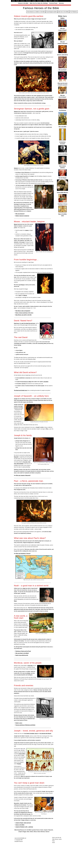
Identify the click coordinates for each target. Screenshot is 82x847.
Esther (28, 673)
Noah (24, 588)
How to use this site (56, 837)
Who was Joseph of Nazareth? (23, 475)
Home (53, 842)
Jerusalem (45, 381)
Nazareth (16, 456)
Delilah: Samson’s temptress (22, 215)
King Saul (30, 665)
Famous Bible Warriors (62, 192)
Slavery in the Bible (62, 154)
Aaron (19, 295)
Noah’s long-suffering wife (21, 655)
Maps (15, 601)
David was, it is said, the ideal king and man (24, 323)
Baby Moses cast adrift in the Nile (23, 314)
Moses (15, 224)
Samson (16, 111)
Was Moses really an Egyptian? (22, 310)
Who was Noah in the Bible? (22, 653)
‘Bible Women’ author (57, 839)
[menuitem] (23, 3)
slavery (27, 230)
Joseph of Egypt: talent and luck (23, 822)
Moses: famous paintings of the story (24, 312)
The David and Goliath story (20, 390)
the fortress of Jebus (26, 381)
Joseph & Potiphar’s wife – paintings (24, 826)
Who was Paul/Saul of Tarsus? (23, 553)
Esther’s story (18, 723)
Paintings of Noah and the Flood (23, 651)
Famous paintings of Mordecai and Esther (25, 725)
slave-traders (22, 753)
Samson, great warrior (62, 54)
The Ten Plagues (62, 177)
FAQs (53, 840)
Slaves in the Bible (19, 824)
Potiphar (19, 763)
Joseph (15, 398)
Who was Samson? (19, 213)
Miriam (25, 295)
